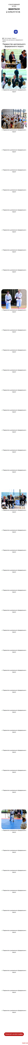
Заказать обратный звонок (14, 24)
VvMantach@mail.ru (15, 20)
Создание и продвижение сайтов (15, 1043)
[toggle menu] (16, 32)
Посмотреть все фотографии (14, 1034)
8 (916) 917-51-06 (14, 12)
